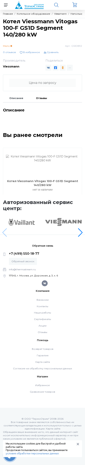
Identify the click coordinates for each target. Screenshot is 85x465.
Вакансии (43, 299)
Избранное (42, 385)
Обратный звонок (22, 261)
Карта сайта (42, 361)
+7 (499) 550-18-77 (24, 253)
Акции (42, 325)
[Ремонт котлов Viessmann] (63, 222)
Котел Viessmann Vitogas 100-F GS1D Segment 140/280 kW (42, 183)
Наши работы (42, 312)
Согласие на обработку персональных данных (42, 368)
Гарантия (42, 355)
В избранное (31, 52)
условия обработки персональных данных (32, 453)
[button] (80, 232)
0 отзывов (9, 52)
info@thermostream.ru (22, 269)
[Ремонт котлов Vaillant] (21, 222)
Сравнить (52, 52)
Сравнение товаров (42, 391)
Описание (16, 98)
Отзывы (41, 98)
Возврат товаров (42, 348)
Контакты (42, 306)
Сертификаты (42, 319)
